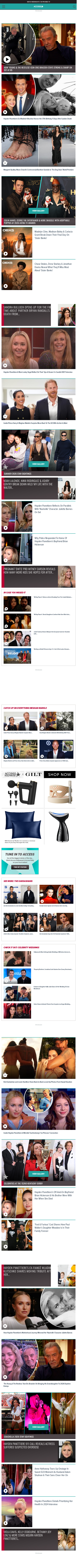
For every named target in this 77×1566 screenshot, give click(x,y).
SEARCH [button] (74, 6)
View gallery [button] (38, 211)
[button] (3, 6)
